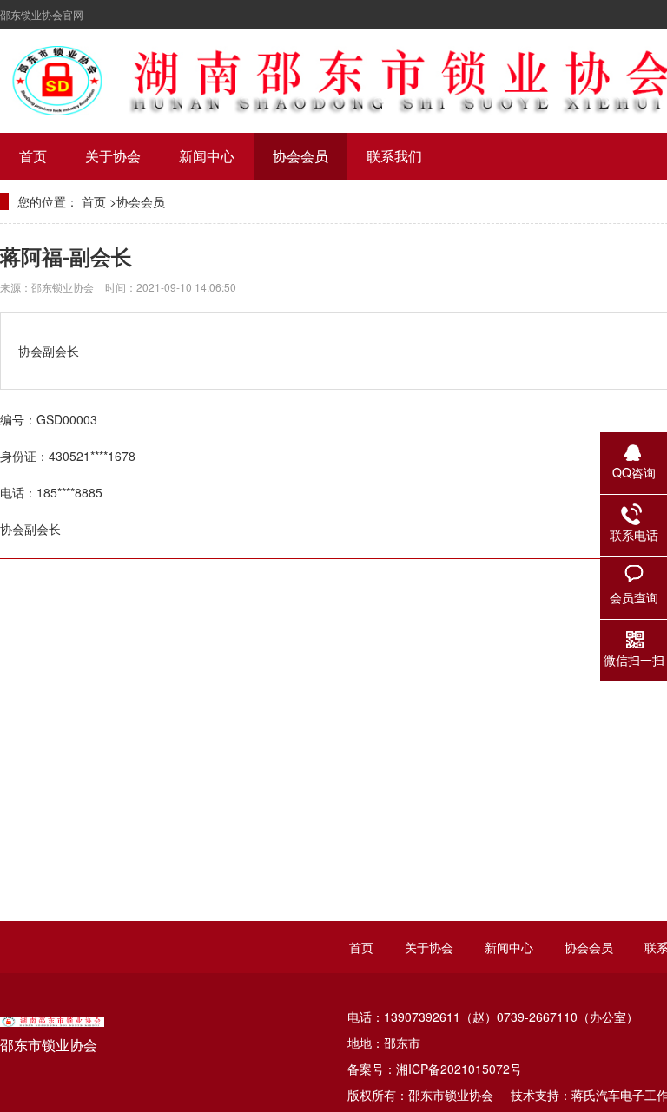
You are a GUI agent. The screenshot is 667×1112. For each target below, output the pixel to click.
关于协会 (113, 156)
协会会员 (300, 156)
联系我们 (394, 156)
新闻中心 (206, 156)
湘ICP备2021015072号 (459, 1068)
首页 (33, 156)
